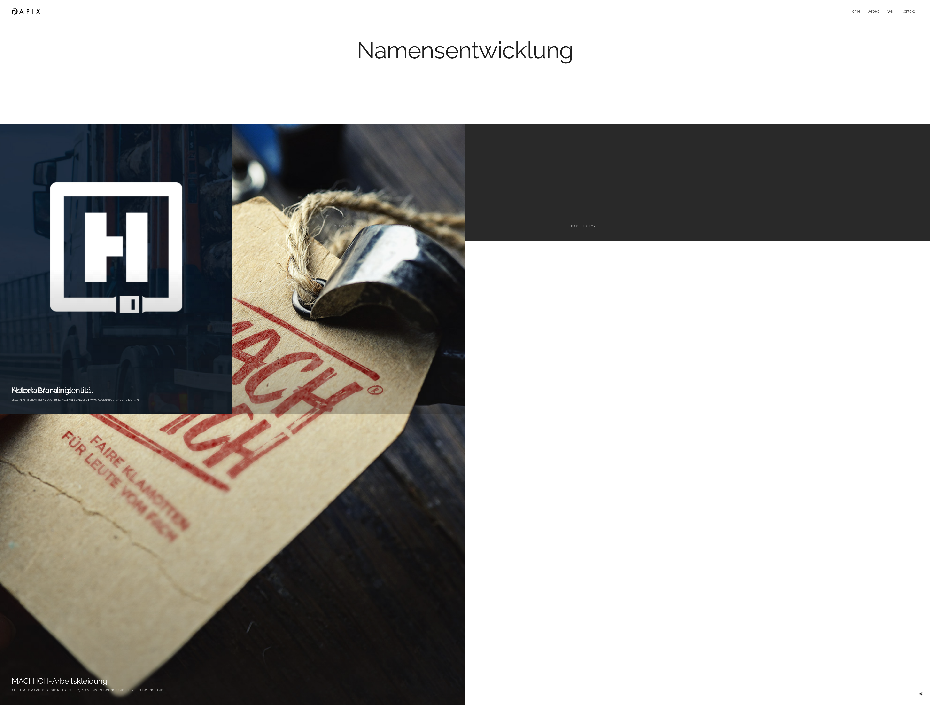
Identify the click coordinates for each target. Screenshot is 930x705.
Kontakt (908, 11)
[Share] (921, 694)
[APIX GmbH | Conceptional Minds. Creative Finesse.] (26, 11)
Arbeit (873, 11)
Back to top (583, 226)
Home (854, 11)
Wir (890, 11)
